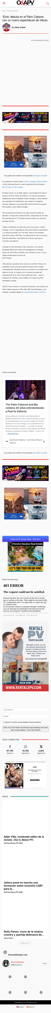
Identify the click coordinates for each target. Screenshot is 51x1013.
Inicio (4, 11)
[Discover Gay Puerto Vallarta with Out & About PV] (25, 2)
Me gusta (10, 745)
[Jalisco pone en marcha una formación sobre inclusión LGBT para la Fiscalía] (25, 863)
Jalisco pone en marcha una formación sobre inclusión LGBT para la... (23, 886)
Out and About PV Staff (13, 843)
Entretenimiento (12, 11)
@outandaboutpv (17, 962)
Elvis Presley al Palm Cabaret (12, 187)
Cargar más (25, 943)
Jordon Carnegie (29, 181)
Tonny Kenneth (42, 181)
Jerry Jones (20, 27)
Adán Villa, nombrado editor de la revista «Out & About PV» (24, 838)
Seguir (25, 745)
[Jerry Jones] (7, 27)
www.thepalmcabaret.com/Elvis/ (35, 292)
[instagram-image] (9, 976)
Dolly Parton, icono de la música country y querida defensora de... (24, 933)
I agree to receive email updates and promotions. (22, 722)
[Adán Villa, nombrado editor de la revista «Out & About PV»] (25, 817)
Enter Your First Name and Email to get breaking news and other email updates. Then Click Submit (25, 729)
